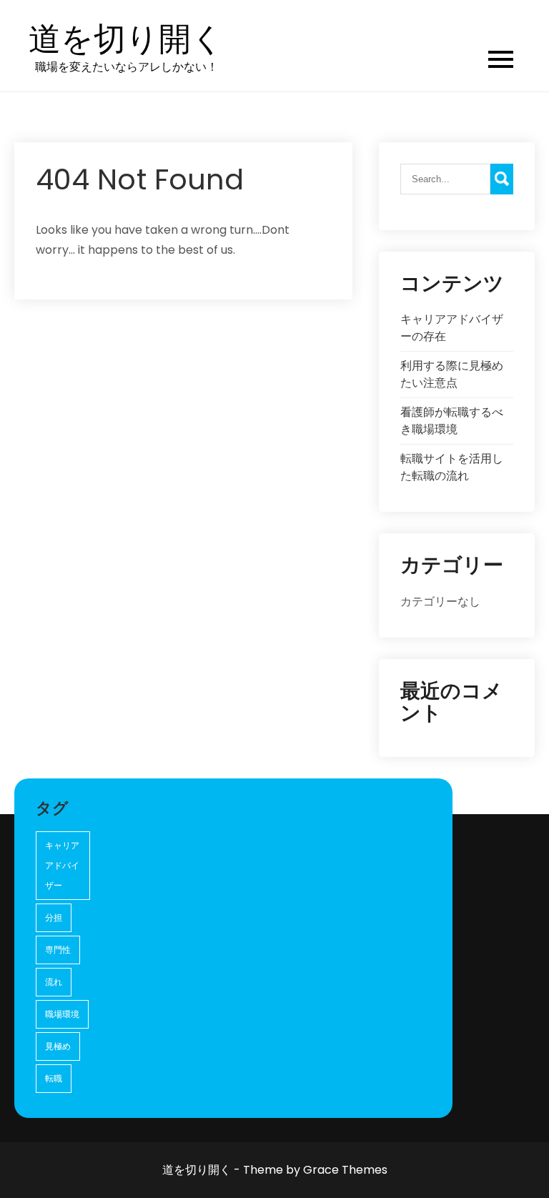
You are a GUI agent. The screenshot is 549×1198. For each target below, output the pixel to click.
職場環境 (62, 1014)
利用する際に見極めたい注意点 (451, 374)
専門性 (58, 950)
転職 (53, 1078)
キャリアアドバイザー (62, 865)
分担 (53, 917)
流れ (53, 982)
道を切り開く (126, 39)
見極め (58, 1046)
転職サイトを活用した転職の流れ (451, 467)
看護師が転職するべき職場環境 (451, 420)
